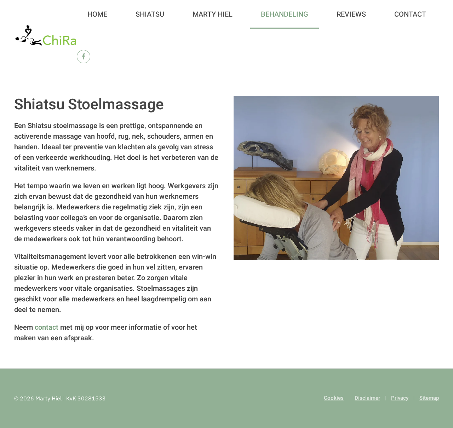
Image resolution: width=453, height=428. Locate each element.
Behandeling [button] (284, 14)
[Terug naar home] (45, 35)
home (97, 14)
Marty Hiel (213, 14)
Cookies (334, 398)
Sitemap (429, 398)
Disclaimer (367, 398)
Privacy (399, 398)
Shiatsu (150, 14)
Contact (410, 14)
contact (46, 327)
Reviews (351, 14)
